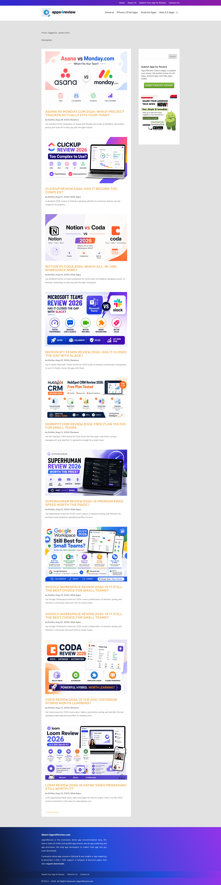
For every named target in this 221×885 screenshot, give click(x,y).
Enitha (51, 119)
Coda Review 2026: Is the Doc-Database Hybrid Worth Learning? (81, 701)
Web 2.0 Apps (167, 12)
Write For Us (72, 875)
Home (122, 3)
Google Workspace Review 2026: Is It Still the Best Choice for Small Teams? (83, 588)
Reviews (74, 119)
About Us (132, 3)
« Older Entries (52, 812)
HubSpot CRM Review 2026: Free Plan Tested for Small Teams (85, 426)
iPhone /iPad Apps (127, 12)
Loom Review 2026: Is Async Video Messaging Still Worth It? (85, 787)
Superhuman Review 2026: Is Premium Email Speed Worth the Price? (84, 503)
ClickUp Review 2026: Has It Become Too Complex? (81, 190)
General (109, 12)
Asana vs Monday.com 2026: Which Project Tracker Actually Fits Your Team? (84, 113)
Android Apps (148, 12)
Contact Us (174, 3)
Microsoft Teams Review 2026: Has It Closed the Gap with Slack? (86, 354)
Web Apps (75, 197)
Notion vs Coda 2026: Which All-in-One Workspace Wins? (81, 268)
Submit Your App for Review (152, 3)
